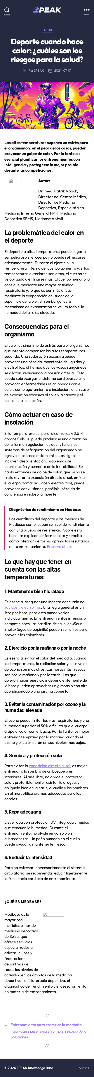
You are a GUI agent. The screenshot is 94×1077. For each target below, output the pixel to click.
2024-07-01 (62, 70)
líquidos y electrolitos (22, 607)
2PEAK (39, 70)
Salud (47, 30)
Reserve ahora (59, 546)
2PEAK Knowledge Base (34, 1068)
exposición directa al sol (49, 765)
